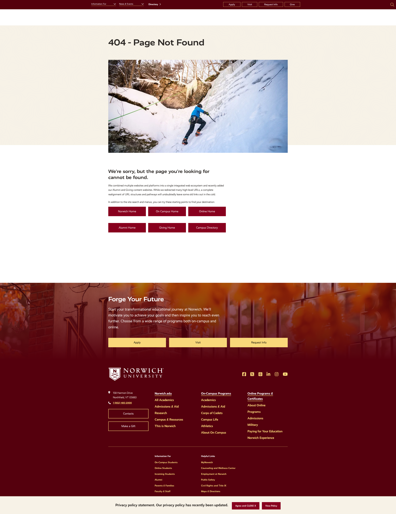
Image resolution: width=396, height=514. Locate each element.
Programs (254, 412)
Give (292, 4)
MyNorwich (207, 462)
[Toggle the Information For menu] (113, 3)
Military (253, 425)
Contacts (128, 413)
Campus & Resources (169, 419)
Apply (232, 4)
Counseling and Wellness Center (218, 468)
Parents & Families (164, 485)
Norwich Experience (261, 438)
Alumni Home (127, 227)
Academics (208, 400)
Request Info (271, 4)
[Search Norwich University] (392, 4)
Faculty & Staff (162, 491)
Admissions (255, 418)
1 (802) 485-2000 (122, 402)
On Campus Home (167, 211)
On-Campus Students (166, 462)
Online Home (207, 211)
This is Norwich (165, 426)
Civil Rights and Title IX (213, 485)
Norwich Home (127, 211)
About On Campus (213, 432)
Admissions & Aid (167, 406)
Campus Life (209, 419)
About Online (256, 405)
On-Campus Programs (216, 393)
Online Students (163, 468)
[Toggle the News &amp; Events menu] (141, 3)
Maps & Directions (210, 491)
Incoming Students (165, 474)
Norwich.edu (163, 393)
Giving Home (167, 227)
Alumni (158, 479)
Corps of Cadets (212, 413)
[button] (245, 506)
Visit (249, 4)
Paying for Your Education (265, 431)
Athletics (207, 426)
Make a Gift (128, 426)
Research (161, 413)
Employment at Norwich (213, 474)
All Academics (164, 400)
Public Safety (208, 479)
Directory (153, 4)
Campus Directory (207, 227)
